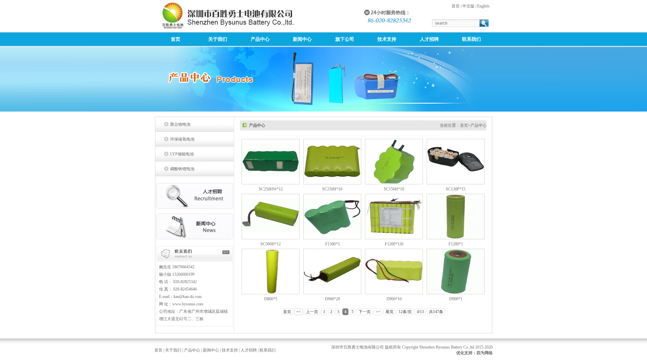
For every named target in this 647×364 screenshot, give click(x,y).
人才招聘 (249, 350)
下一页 (365, 311)
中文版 (468, 6)
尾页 (390, 311)
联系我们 (267, 350)
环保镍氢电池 (182, 139)
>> (378, 311)
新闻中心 (211, 350)
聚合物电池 (180, 124)
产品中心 (192, 350)
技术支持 (230, 350)
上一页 (312, 311)
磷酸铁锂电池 (182, 168)
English (483, 6)
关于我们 (173, 350)
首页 (456, 6)
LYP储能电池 (182, 154)
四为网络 (484, 353)
